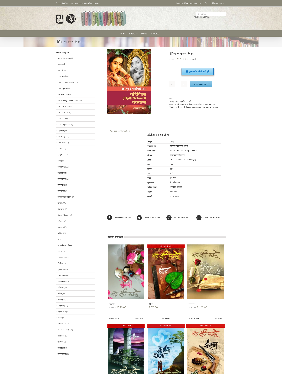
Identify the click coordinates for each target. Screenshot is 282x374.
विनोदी (60, 317)
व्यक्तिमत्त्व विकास (63, 329)
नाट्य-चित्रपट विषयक (65, 245)
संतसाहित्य (61, 347)
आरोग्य (60, 148)
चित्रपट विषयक (63, 215)
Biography (62, 64)
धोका (151, 303)
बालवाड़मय (61, 275)
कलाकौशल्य (62, 172)
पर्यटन (60, 251)
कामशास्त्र (61, 191)
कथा (59, 160)
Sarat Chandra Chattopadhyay (183, 159)
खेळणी (112, 303)
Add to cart (201, 84)
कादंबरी (188, 101)
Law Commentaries (66, 82)
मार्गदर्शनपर (61, 281)
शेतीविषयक (61, 335)
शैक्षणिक (60, 341)
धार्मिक (60, 233)
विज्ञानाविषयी (62, 311)
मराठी (171, 173)
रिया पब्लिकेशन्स (175, 182)
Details (140, 318)
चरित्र (60, 203)
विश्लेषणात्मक (62, 323)
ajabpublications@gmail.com (87, 3)
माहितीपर (61, 287)
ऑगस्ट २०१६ (174, 196)
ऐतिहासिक (61, 154)
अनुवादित (182, 101)
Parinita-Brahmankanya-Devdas (188, 104)
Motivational (63, 94)
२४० (171, 164)
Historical (62, 76)
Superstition (63, 112)
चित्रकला (61, 209)
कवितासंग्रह (62, 179)
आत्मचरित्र (61, 136)
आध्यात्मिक (61, 142)
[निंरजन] (205, 271)
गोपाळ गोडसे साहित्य (64, 197)
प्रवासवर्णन (61, 269)
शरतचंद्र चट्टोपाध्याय (210, 107)
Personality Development (69, 100)
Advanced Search (201, 16)
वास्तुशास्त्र (61, 305)
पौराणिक (60, 263)
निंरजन (191, 303)
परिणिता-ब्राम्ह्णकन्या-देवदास (192, 107)
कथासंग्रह (61, 166)
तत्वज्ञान (60, 227)
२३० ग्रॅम (173, 177)
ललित (60, 293)
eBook (60, 70)
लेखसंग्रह (61, 299)
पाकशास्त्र (61, 257)
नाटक (60, 239)
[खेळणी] (126, 271)
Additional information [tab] (120, 131)
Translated (62, 118)
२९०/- (172, 168)
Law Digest (62, 88)
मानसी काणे (173, 191)
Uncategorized (64, 124)
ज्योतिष (60, 221)
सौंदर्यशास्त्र (62, 354)
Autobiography (64, 58)
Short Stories (63, 106)
